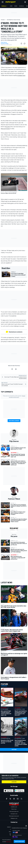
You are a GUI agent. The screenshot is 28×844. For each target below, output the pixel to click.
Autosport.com (14, 813)
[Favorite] (21, 43)
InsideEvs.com (14, 806)
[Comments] (25, 43)
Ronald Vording (4, 43)
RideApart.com (14, 818)
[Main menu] (2, 2)
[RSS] (21, 798)
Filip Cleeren (4, 42)
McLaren (7, 126)
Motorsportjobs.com (14, 811)
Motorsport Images (13, 191)
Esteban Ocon (21, 75)
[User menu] (25, 2)
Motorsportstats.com (14, 816)
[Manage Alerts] (15, 369)
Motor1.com (14, 809)
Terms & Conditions (6, 839)
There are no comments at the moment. (14, 396)
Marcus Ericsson (5, 128)
